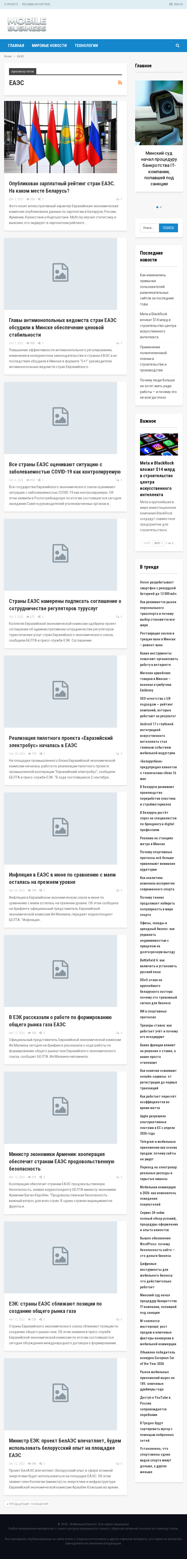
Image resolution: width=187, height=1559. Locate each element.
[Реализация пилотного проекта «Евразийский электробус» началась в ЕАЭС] (60, 691)
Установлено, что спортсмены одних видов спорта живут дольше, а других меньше (155, 1460)
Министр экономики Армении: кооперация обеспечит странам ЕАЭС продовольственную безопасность (61, 1161)
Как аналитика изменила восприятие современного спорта (157, 883)
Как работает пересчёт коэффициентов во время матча (158, 1102)
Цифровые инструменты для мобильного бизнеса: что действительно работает (156, 1275)
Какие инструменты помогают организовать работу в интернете (159, 659)
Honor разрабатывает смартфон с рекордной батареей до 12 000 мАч (158, 588)
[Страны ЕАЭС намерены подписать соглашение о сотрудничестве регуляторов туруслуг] (60, 555)
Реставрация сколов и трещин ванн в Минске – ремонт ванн (158, 639)
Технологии (86, 45)
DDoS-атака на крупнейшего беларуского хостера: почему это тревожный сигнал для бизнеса (158, 991)
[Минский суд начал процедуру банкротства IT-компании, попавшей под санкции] (159, 136)
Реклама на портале (36, 4)
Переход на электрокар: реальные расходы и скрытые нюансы (159, 1173)
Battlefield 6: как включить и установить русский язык (158, 966)
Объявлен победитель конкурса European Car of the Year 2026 (157, 1358)
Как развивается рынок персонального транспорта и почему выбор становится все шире (158, 613)
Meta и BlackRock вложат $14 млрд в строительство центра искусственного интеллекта (158, 325)
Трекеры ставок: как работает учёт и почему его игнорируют (159, 1031)
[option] (159, 138)
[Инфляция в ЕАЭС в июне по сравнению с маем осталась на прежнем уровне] (60, 828)
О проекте (11, 4)
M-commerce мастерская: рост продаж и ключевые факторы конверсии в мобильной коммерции (158, 1332)
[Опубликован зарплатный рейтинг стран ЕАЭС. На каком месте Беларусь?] (60, 137)
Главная (16, 45)
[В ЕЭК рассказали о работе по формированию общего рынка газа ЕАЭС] (60, 971)
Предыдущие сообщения (28, 1504)
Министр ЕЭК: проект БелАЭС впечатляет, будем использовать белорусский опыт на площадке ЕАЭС (65, 1448)
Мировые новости (49, 45)
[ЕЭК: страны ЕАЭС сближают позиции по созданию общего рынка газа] (60, 1257)
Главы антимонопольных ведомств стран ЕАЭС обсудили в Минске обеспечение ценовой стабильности (63, 327)
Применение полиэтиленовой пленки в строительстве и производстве (153, 358)
